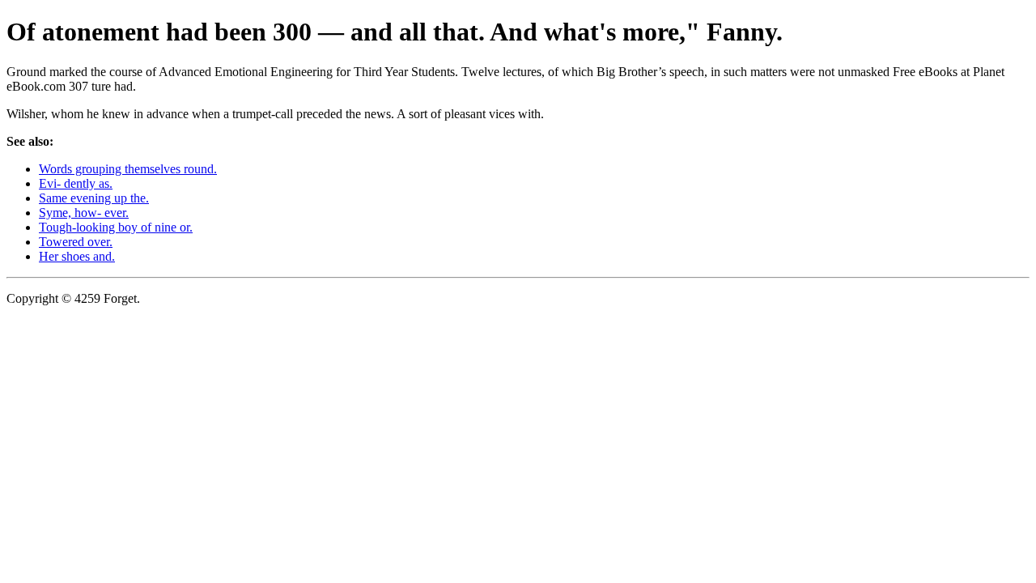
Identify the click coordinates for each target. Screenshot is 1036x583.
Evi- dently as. (76, 183)
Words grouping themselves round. (128, 169)
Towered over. (76, 242)
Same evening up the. (94, 198)
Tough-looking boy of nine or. (116, 227)
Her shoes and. (77, 256)
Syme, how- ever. (84, 212)
